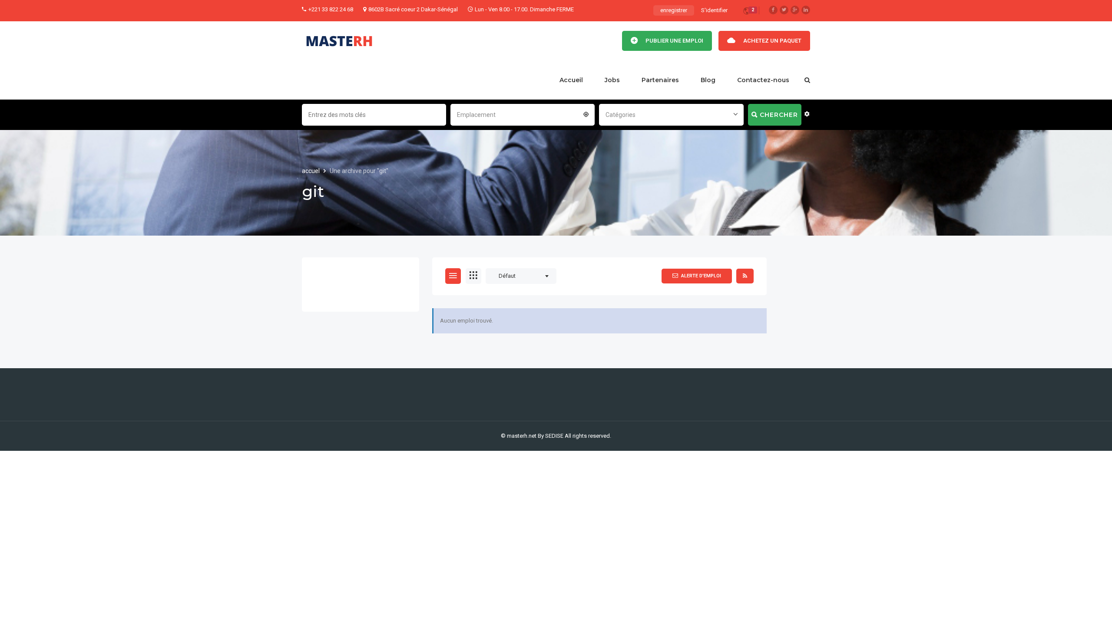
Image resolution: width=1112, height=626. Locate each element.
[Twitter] (784, 10)
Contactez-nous (763, 80)
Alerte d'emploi (701, 276)
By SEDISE (550, 436)
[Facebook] (773, 10)
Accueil (571, 80)
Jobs (612, 80)
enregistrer (673, 10)
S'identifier (714, 10)
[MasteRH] (339, 40)
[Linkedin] (805, 10)
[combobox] (522, 114)
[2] (746, 12)
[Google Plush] (795, 10)
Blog (708, 80)
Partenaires (660, 80)
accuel (311, 170)
